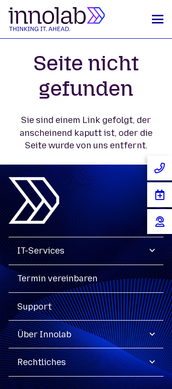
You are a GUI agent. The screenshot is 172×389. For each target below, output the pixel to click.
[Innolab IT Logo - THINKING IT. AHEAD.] (57, 19)
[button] (157, 19)
